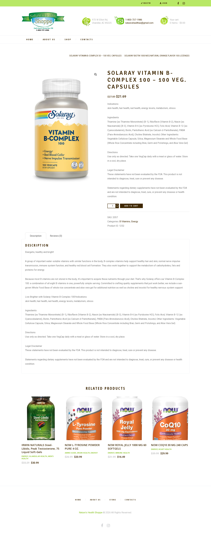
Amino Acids (70, 453)
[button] (95, 74)
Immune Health (122, 453)
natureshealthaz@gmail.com (139, 23)
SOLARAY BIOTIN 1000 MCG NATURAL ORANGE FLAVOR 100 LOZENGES (156, 56)
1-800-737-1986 (133, 19)
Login (164, 3)
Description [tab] (35, 235)
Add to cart (131, 205)
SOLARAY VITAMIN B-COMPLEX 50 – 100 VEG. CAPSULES (95, 56)
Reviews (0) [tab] (56, 235)
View (40, 415)
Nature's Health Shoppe (90, 512)
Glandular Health (38, 456)
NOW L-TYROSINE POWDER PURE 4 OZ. (82, 446)
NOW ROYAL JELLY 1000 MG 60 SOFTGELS (127, 446)
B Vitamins (124, 221)
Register (147, 3)
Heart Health (165, 449)
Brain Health (83, 453)
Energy (134, 221)
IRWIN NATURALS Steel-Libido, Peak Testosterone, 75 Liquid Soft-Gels (40, 448)
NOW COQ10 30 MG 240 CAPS (169, 445)
